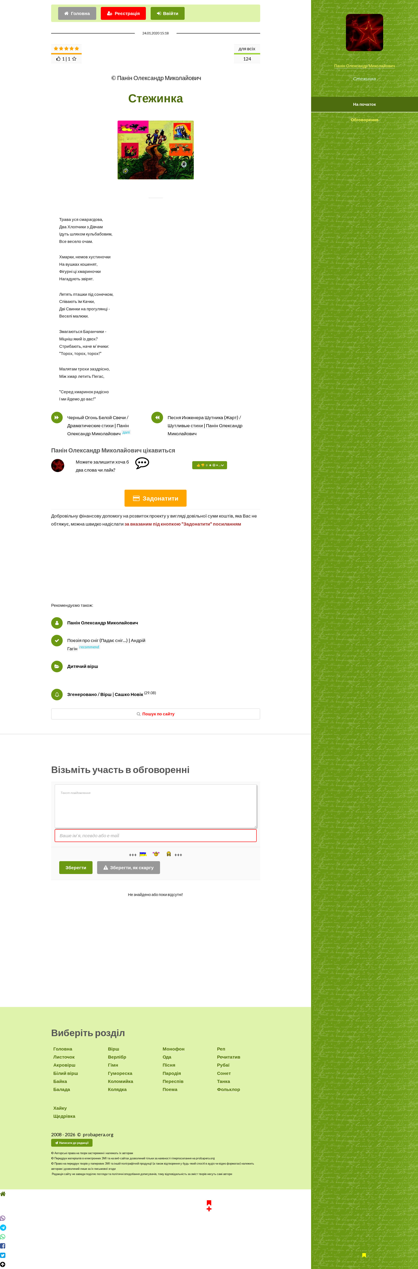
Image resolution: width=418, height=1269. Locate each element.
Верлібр (117, 1057)
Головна (80, 13)
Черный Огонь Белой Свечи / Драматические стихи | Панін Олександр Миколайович (98, 426)
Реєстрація (127, 13)
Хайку (60, 1108)
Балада (61, 1089)
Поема (170, 1089)
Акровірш (64, 1065)
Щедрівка (64, 1116)
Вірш (113, 1049)
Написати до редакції (74, 1143)
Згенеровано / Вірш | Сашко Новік (105, 694)
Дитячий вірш (82, 666)
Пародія (172, 1073)
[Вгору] (209, 1264)
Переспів (173, 1081)
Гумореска (120, 1073)
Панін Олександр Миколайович (364, 65)
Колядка (117, 1089)
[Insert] (143, 854)
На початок (364, 104)
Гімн (113, 1065)
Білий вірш (65, 1073)
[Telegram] (209, 1227)
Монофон (174, 1049)
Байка (60, 1081)
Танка (223, 1081)
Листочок (64, 1057)
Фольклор (228, 1089)
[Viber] (209, 1218)
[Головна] (209, 1193)
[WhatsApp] (209, 1236)
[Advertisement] (155, 571)
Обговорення (364, 119)
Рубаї (223, 1065)
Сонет (224, 1073)
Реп (221, 1049)
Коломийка (120, 1081)
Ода (167, 1057)
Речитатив (228, 1057)
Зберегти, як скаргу (132, 867)
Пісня (169, 1065)
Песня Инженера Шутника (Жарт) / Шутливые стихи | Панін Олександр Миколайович (205, 426)
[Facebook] (209, 1246)
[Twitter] (209, 1255)
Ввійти (170, 13)
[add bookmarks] (209, 1205)
